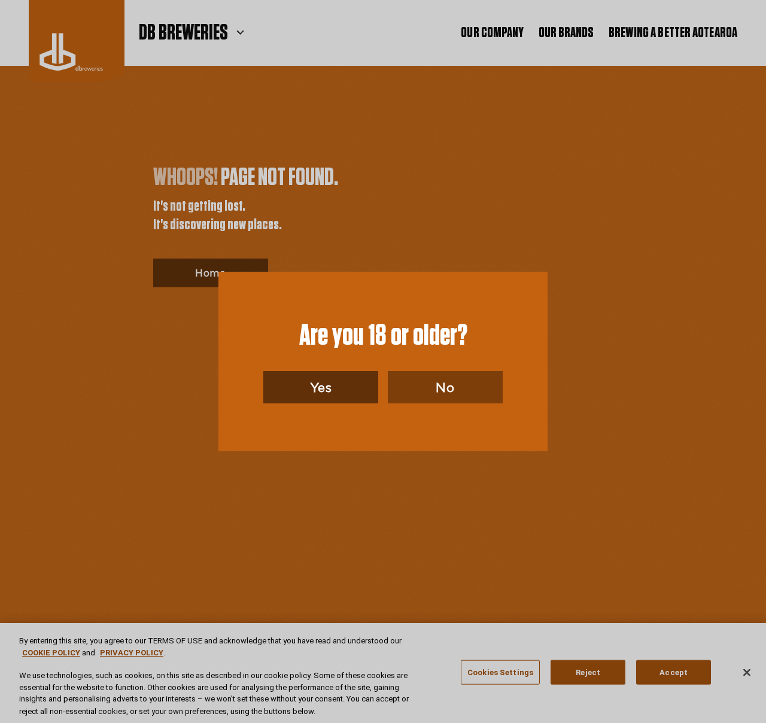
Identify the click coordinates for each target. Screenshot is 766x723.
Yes (321, 387)
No (445, 387)
